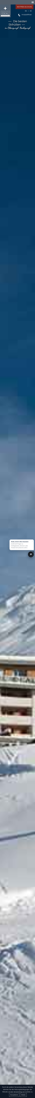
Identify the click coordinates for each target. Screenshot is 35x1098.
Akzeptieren (14, 1095)
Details (23, 1095)
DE (31, 11)
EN (26, 11)
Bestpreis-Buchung (24, 7)
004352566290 (27, 14)
